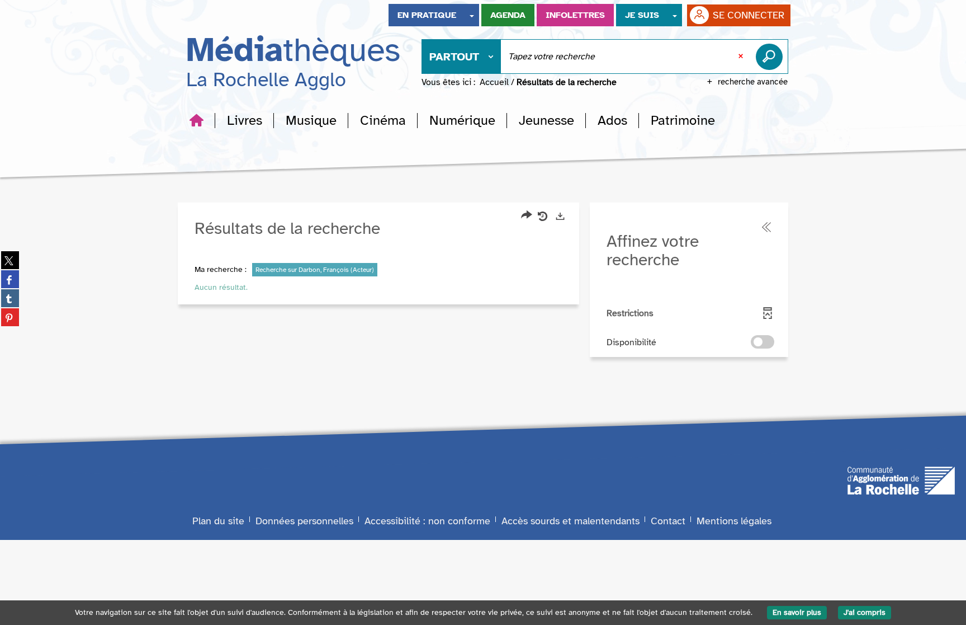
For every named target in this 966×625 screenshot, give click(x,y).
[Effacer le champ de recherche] (741, 56)
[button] (244, 120)
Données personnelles (304, 521)
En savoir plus (797, 612)
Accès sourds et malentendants (570, 521)
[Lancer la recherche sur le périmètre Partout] (771, 56)
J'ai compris (865, 612)
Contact (668, 521)
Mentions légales (734, 521)
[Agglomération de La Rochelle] (901, 480)
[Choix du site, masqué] (472, 15)
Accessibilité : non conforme (427, 521)
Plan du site (218, 521)
